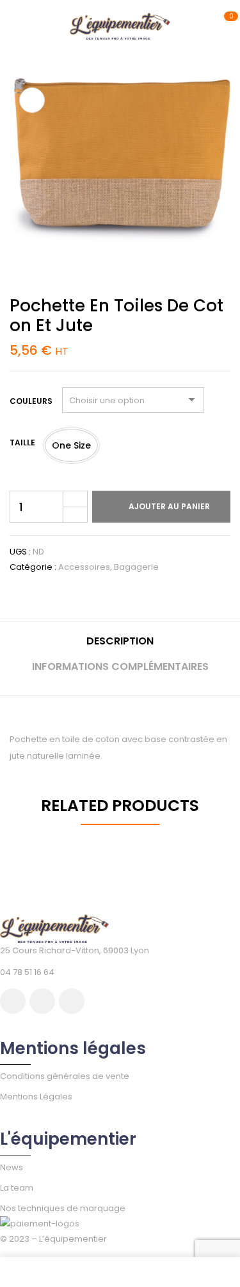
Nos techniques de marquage (62, 1208)
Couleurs (31, 401)
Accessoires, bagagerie (108, 567)
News (11, 1167)
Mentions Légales (36, 1096)
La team (16, 1188)
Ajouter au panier (169, 506)
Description (120, 641)
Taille (22, 442)
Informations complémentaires (120, 666)
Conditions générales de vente (64, 1076)
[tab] (120, 646)
